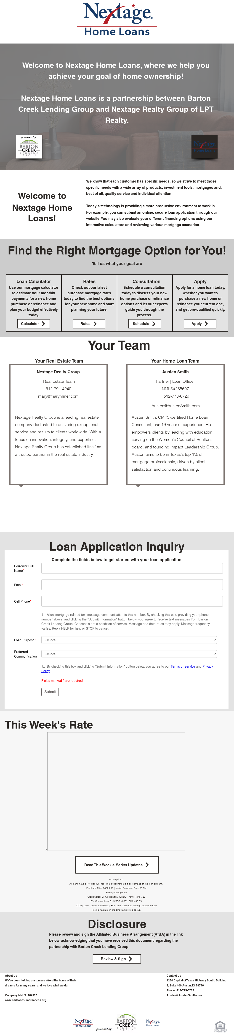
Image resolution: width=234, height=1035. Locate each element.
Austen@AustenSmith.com (176, 405)
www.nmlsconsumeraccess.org (25, 1000)
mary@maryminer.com (58, 396)
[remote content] (116, 627)
